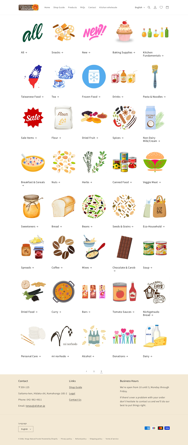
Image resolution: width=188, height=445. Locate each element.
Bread (55, 226)
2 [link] (101, 371)
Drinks (116, 96)
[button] (149, 7)
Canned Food (121, 182)
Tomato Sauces (122, 311)
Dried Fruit (88, 137)
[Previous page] (87, 371)
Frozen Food (89, 96)
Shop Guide (75, 387)
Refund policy (80, 439)
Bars (84, 311)
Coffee (56, 267)
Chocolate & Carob (124, 267)
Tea (54, 96)
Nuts (54, 182)
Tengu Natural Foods (33, 439)
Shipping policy (96, 439)
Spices (117, 137)
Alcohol (86, 356)
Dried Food (28, 311)
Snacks (56, 52)
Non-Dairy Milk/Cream (150, 139)
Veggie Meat (150, 182)
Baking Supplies (122, 52)
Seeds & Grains (121, 226)
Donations (119, 356)
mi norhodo (59, 356)
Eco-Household (152, 226)
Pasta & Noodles (153, 96)
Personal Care (29, 356)
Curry (55, 311)
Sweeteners (28, 226)
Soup (146, 267)
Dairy (146, 356)
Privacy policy (66, 439)
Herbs (85, 182)
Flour (55, 137)
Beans (85, 226)
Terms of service (112, 439)
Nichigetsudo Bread (151, 313)
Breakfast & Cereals (33, 182)
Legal (72, 393)
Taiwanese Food (31, 96)
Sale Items (27, 137)
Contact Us (75, 399)
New (84, 52)
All (22, 52)
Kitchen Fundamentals (152, 54)
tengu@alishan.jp (35, 405)
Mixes (85, 267)
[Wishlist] (161, 7)
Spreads (26, 267)
